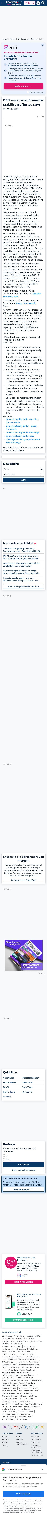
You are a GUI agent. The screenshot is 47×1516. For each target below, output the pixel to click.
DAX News (6, 1338)
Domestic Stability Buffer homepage (22, 432)
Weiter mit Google (23, 1494)
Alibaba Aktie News (32, 1406)
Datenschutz (36, 1440)
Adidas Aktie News (9, 1401)
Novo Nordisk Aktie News (12, 1391)
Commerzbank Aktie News (28, 1365)
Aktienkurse (8, 1077)
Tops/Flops (27, 1087)
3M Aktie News (8, 1419)
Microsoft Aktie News (27, 1359)
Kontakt (5, 1437)
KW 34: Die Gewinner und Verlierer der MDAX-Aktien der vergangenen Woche (20, 557)
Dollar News (7, 1344)
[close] (42, 1469)
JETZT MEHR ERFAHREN (23, 1320)
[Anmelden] (43, 3)
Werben (19, 1440)
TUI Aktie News (32, 1357)
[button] (29, 3)
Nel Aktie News (25, 1401)
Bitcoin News (29, 1346)
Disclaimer (35, 1443)
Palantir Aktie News (25, 1393)
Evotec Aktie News (9, 1388)
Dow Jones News (8, 1341)
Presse (4, 1443)
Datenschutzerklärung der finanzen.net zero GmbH (19, 1512)
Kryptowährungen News (11, 1346)
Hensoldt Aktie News (30, 1367)
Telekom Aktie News (10, 1409)
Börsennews (7, 1336)
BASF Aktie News (24, 1351)
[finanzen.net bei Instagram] (5, 1427)
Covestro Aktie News (10, 1396)
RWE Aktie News (8, 1372)
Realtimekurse (9, 1082)
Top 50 (6, 1087)
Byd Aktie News (8, 1378)
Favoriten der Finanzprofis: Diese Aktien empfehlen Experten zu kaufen (21, 564)
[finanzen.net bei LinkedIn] (26, 1427)
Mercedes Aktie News (33, 1380)
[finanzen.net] (14, 2)
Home (4, 39)
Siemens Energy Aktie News (13, 1357)
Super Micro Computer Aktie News (16, 1414)
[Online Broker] (14, 4)
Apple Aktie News (9, 1365)
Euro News (18, 1344)
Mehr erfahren (22, 86)
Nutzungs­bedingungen (36, 1446)
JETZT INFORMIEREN (23, 1282)
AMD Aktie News (8, 1385)
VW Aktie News (22, 1419)
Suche (23, 479)
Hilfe (18, 1437)
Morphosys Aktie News (28, 1388)
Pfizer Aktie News (31, 1391)
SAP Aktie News (8, 1362)
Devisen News (37, 1341)
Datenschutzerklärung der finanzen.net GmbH (21, 1510)
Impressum (35, 1437)
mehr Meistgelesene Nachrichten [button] (23, 586)
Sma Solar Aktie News (33, 1404)
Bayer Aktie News (9, 1354)
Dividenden (27, 1092)
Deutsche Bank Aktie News (27, 1362)
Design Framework (26, 303)
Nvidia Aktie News (9, 1349)
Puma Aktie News (27, 1398)
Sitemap (5, 1446)
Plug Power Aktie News (11, 1367)
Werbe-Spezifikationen (22, 1443)
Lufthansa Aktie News (10, 1375)
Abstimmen (23, 1164)
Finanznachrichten (33, 1336)
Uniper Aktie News (24, 1385)
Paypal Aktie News (27, 1370)
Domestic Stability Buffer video (20, 436)
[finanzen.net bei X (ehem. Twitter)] (21, 1427)
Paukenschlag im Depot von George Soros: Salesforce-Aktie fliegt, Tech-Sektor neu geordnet (22, 572)
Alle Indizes (27, 1082)
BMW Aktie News (9, 1411)
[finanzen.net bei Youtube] (15, 1427)
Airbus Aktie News (28, 1375)
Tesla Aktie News (9, 1351)
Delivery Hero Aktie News (12, 1406)
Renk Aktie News (23, 1372)
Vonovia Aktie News (27, 1383)
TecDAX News (29, 1338)
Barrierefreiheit (37, 1455)
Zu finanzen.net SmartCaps (23, 880)
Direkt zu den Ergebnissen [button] (24, 1170)
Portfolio (7, 1096)
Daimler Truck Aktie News (12, 1404)
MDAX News (17, 1338)
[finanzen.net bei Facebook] (10, 1427)
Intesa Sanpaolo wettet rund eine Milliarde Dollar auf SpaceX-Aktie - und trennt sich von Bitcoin (20, 579)
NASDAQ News (23, 1341)
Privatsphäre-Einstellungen (36, 1451)
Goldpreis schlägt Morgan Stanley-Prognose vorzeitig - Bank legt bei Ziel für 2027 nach (22, 549)
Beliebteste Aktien (30, 1077)
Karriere (5, 1440)
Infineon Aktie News (10, 1370)
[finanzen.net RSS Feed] (42, 1427)
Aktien (12, 39)
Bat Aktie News (26, 1409)
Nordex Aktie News (9, 1383)
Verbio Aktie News (24, 1417)
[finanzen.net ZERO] (23, 47)
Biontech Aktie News (24, 1378)
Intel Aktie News (8, 1393)
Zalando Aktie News (26, 1411)
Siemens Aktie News (28, 1396)
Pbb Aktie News (8, 1417)
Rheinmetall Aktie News (28, 1349)
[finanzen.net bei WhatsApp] (37, 1427)
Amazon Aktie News (26, 1354)
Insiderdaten (9, 1092)
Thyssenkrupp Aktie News (12, 1380)
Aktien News (19, 1336)
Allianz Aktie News (9, 1359)
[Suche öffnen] (38, 3)
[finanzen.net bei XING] (31, 1427)
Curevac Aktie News (10, 1398)
